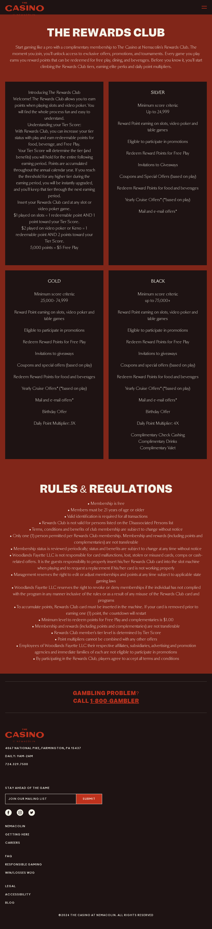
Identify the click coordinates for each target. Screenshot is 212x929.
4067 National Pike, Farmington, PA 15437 (43, 748)
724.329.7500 (16, 764)
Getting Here (17, 834)
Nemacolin (15, 826)
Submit (89, 798)
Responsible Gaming (23, 864)
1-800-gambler (114, 700)
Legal (10, 886)
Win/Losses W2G (20, 872)
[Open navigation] (204, 7)
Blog (10, 902)
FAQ (8, 856)
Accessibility (18, 894)
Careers (12, 842)
